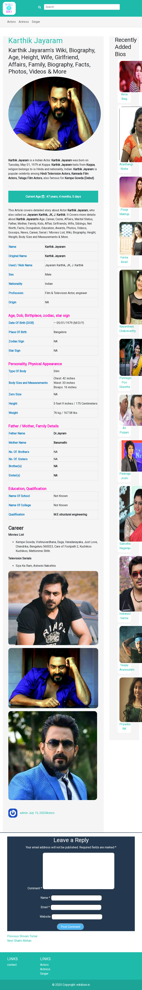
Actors (11, 22)
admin (24, 813)
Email (45, 907)
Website (45, 916)
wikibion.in (83, 984)
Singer (36, 22)
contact (12, 964)
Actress (24, 22)
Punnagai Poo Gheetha (125, 382)
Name (45, 897)
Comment (35, 888)
